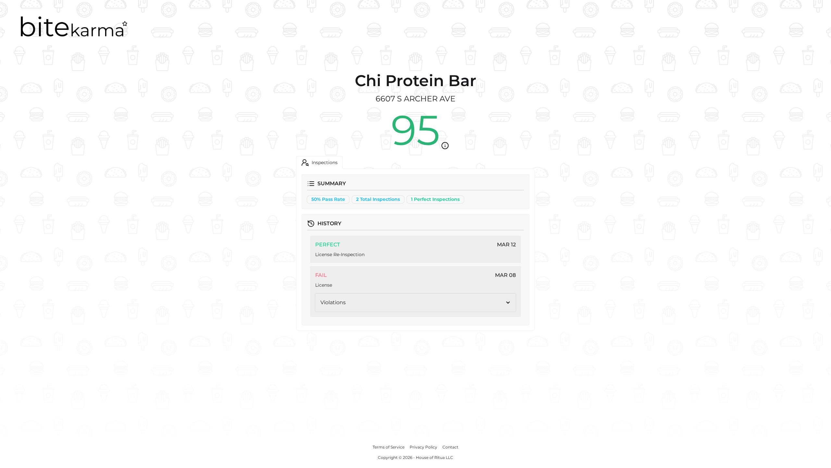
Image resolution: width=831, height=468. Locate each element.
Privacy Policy (423, 447)
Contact (450, 447)
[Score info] (445, 145)
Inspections (325, 162)
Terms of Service (388, 447)
